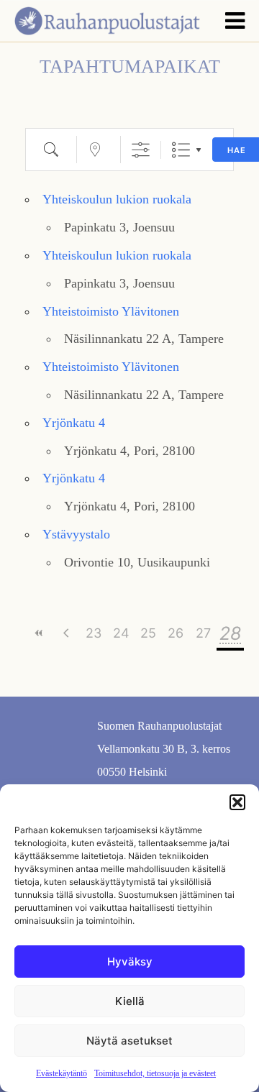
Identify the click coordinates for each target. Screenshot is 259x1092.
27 (203, 633)
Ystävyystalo (76, 534)
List (181, 150)
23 (93, 633)
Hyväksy (130, 961)
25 (148, 633)
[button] (237, 802)
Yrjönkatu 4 (73, 423)
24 (121, 633)
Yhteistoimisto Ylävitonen (110, 311)
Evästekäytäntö (61, 1073)
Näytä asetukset (129, 1040)
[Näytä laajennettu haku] (141, 150)
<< (39, 633)
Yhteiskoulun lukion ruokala (116, 199)
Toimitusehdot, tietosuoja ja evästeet (155, 1073)
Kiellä (130, 1001)
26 (175, 633)
